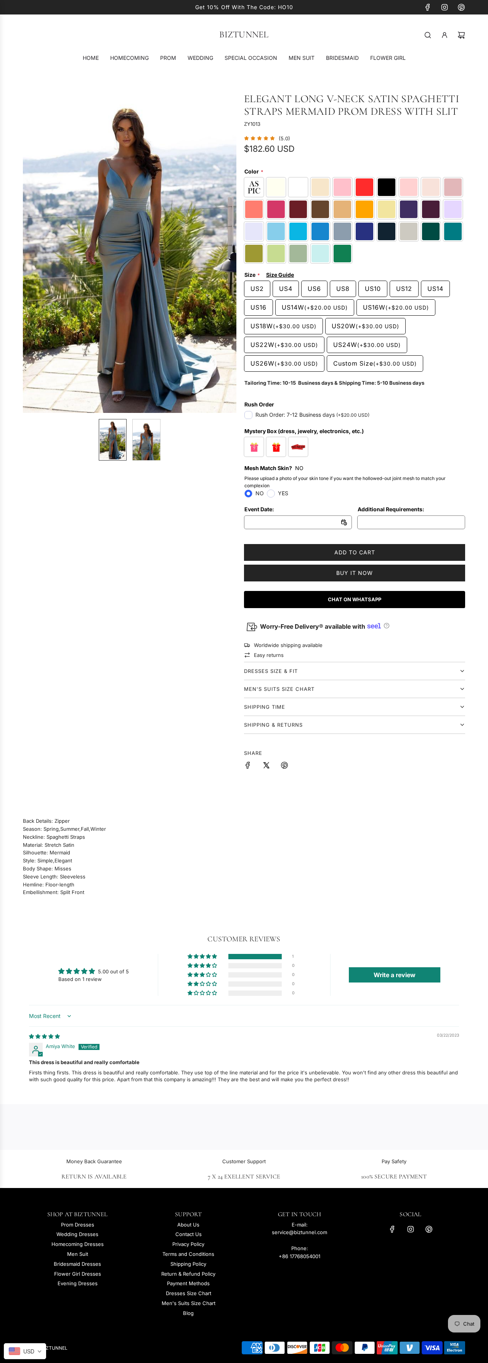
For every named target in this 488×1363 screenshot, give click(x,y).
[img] (44, 1036)
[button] (33, 253)
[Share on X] (266, 766)
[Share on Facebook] (247, 766)
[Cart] (461, 35)
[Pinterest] (461, 7)
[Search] (427, 35)
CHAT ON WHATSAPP (354, 599)
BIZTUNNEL (243, 34)
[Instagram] (444, 7)
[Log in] (444, 35)
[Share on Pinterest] (284, 766)
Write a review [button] (395, 975)
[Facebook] (427, 7)
